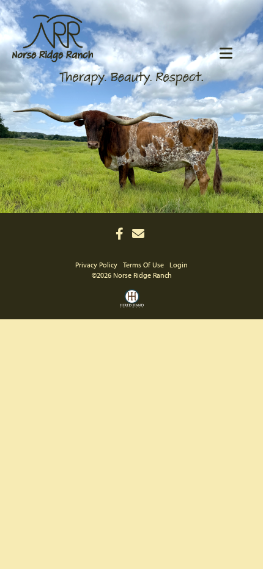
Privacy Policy (96, 264)
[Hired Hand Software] (132, 302)
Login (178, 264)
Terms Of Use (143, 264)
